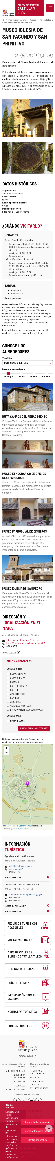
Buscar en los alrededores (34, 728)
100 (46, 376)
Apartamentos (17, 693)
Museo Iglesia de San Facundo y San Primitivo (27, 21)
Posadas (14, 682)
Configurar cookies (38, 1139)
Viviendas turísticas (20, 705)
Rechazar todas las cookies (38, 1131)
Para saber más (13, 877)
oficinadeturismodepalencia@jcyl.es (26, 894)
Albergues (15, 701)
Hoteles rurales (18, 686)
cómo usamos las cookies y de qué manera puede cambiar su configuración (12, 1148)
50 (34, 376)
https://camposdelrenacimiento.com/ (24, 643)
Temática (7, 357)
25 (21, 376)
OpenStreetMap (25, 825)
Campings (15, 697)
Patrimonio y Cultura (17, 19)
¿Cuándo (15, 905)
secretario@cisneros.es (20, 865)
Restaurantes (17, 721)
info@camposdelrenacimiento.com (23, 640)
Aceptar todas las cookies (38, 1122)
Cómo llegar (9, 652)
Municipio (8, 376)
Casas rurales (17, 678)
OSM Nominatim (21, 828)
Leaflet (8, 825)
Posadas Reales (18, 674)
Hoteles (14, 689)
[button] (6, 748)
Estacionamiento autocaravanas (26, 709)
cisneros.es (14, 868)
